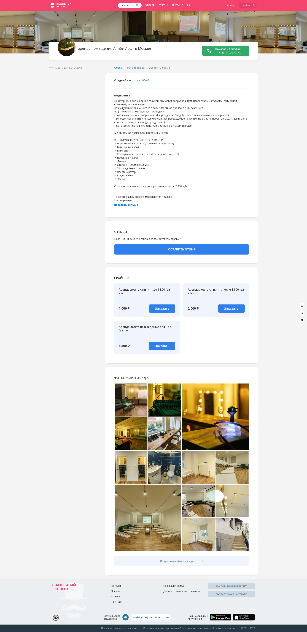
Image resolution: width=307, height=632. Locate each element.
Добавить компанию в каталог (182, 591)
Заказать (162, 308)
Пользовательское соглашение (119, 628)
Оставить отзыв (159, 67)
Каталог (116, 585)
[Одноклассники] (302, 313)
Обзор (118, 67)
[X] (302, 320)
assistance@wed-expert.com (151, 617)
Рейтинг (177, 5)
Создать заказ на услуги (231, 594)
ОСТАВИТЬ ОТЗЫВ (181, 249)
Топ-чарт (117, 601)
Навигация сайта (173, 585)
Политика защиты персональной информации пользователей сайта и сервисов (189, 628)
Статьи (163, 5)
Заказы (150, 5)
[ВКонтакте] (302, 306)
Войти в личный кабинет (231, 586)
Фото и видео (135, 67)
